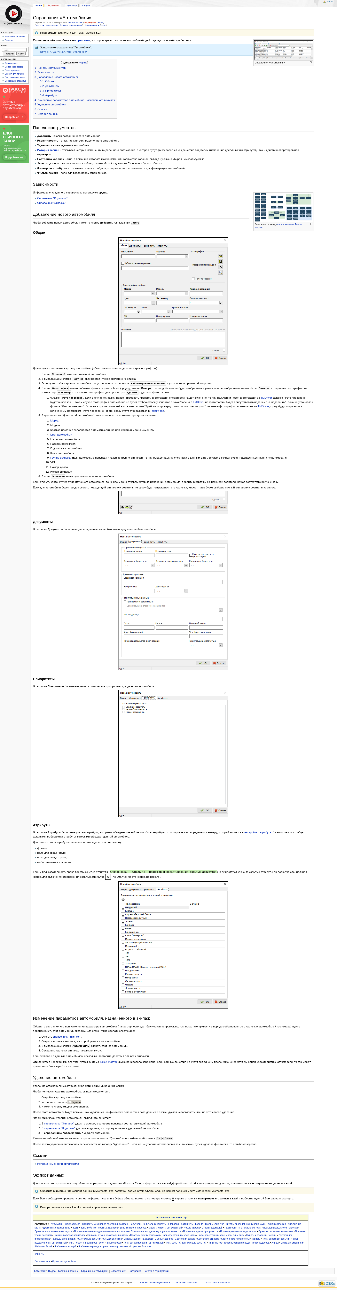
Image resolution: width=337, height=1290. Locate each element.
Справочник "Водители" (52, 198)
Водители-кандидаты (154, 1224)
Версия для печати (14, 74)
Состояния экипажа (208, 1238)
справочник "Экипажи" (67, 1036)
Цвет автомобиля (61, 434)
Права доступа (60, 1261)
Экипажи (147, 1246)
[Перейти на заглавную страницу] (15, 15)
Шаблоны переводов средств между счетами (103, 1246)
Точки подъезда (261, 1242)
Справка (9, 40)
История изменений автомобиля (58, 1163)
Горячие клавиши (68, 1271)
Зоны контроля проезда (133, 1227)
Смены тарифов (164, 1238)
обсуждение (90, 22)
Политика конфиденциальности (154, 1282)
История (86, 5)
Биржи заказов (72, 1224)
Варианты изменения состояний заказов (105, 1224)
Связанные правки (14, 67)
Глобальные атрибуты (180, 1224)
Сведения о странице (15, 81)
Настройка (135, 1271)
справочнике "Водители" (59, 1128)
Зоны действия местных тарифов (99, 1227)
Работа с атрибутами (156, 1271)
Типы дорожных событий (276, 1238)
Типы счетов (215, 1242)
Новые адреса (192, 1227)
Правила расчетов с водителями (238, 1231)
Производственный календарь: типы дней (221, 1235)
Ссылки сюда (11, 63)
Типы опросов (113, 1242)
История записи (48, 149)
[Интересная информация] (36, 32)
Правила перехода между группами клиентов (156, 1231)
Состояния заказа (185, 1238)
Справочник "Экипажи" (51, 202)
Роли (73, 1261)
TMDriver (266, 397)
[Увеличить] (311, 62)
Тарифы (256, 1238)
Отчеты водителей (212, 1227)
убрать (83, 62)
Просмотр (72, 5)
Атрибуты (56, 1224)
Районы (272, 1235)
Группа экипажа (60, 457)
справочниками (285, 224)
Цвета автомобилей (292, 1242)
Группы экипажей (276, 1224)
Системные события (89, 1238)
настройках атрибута (257, 832)
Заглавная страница (15, 36)
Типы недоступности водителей (86, 1242)
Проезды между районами (145, 1235)
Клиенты (39, 1254)
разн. (38, 25)
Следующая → (92, 25)
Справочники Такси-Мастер (170, 1217)
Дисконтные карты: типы (57, 1227)
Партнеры (230, 1227)
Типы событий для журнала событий (186, 1242)
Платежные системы (249, 1227)
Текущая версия (68, 25)
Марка (54, 420)
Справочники (118, 1271)
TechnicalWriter (75, 22)
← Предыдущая (50, 25)
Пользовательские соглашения (280, 1227)
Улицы (275, 1242)
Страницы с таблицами (94, 1271)
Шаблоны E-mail (43, 1246)
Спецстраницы (12, 70)
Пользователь (42, 1261)
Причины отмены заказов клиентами (107, 1235)
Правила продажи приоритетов (200, 1231)
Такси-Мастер (109, 1061)
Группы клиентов (214, 1224)
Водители (135, 1224)
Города (199, 1224)
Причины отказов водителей (69, 1235)
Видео (52, 1271)
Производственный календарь (179, 1235)
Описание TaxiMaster (186, 1282)
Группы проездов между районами (245, 1224)
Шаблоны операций (65, 1246)
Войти (330, 1)
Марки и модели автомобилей (165, 1227)
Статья (38, 5)
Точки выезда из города (237, 1242)
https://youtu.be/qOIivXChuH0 (62, 51)
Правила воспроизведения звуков (53, 1231)
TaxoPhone (157, 410)
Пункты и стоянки (256, 1235)
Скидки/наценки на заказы (138, 1238)
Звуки (76, 1227)
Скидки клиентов (112, 1238)
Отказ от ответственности (217, 1282)
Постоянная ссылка (15, 77)
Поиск (4, 45)
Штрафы (135, 1246)
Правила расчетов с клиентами (275, 1231)
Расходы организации (64, 1238)
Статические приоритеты (235, 1238)
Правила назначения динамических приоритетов (101, 1231)
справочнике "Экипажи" (59, 1123)
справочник (82, 40)
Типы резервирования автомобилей (143, 1242)
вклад (100, 22)
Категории (40, 1271)
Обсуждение (53, 5)
